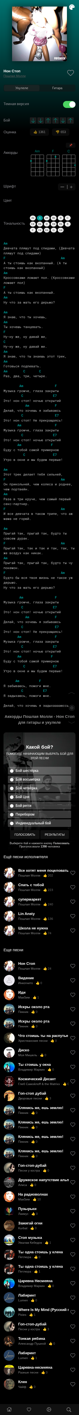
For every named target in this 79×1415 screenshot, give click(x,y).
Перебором (25, 814)
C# (32, 224)
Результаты (55, 834)
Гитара (57, 88)
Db (39, 224)
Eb (60, 224)
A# (46, 218)
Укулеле (21, 88)
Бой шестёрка (27, 771)
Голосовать (24, 834)
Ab (32, 218)
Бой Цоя (22, 797)
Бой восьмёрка (28, 779)
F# (39, 230)
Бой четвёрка (26, 788)
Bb (53, 218)
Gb (46, 230)
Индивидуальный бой (33, 823)
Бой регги (23, 805)
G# (60, 230)
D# (53, 224)
